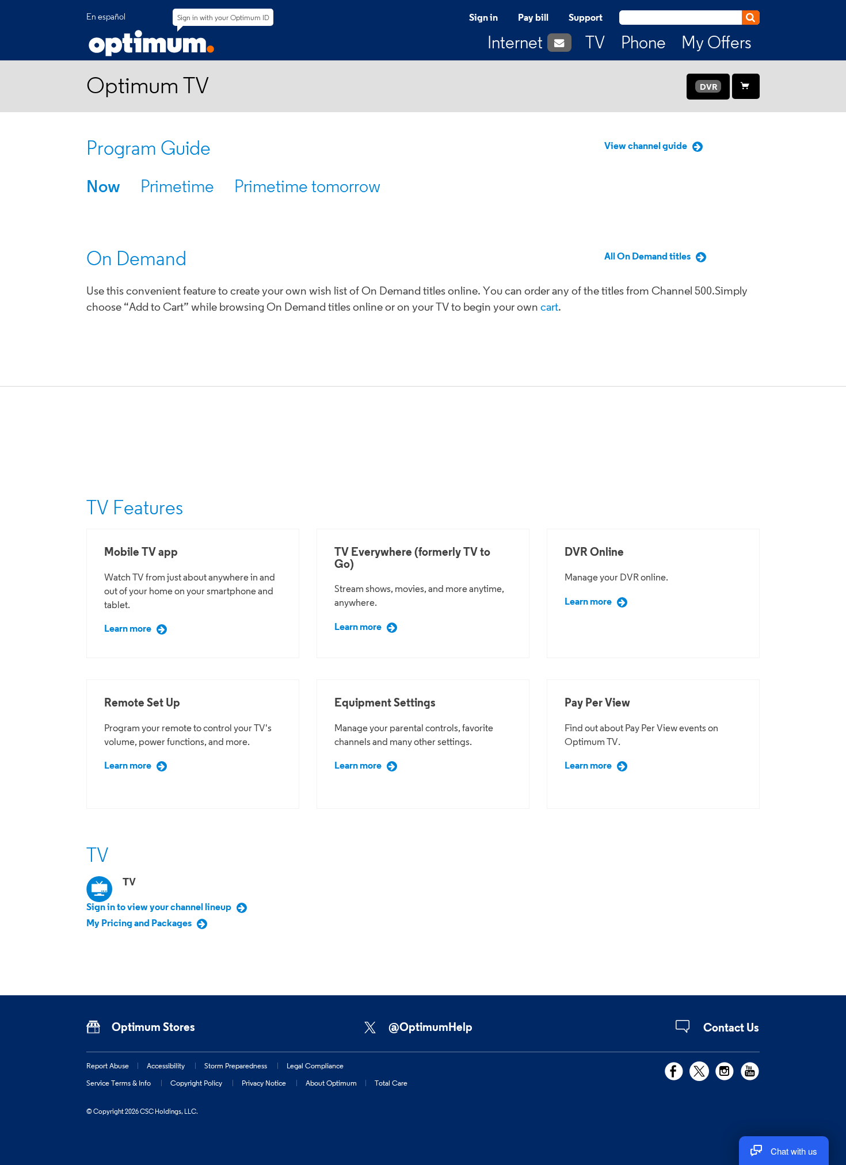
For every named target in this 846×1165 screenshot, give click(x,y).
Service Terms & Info (118, 1082)
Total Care (391, 1082)
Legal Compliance (315, 1065)
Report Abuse (107, 1065)
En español (105, 17)
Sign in (483, 17)
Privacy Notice (264, 1082)
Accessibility (166, 1065)
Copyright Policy (196, 1082)
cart (549, 307)
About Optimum (331, 1082)
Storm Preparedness (235, 1065)
